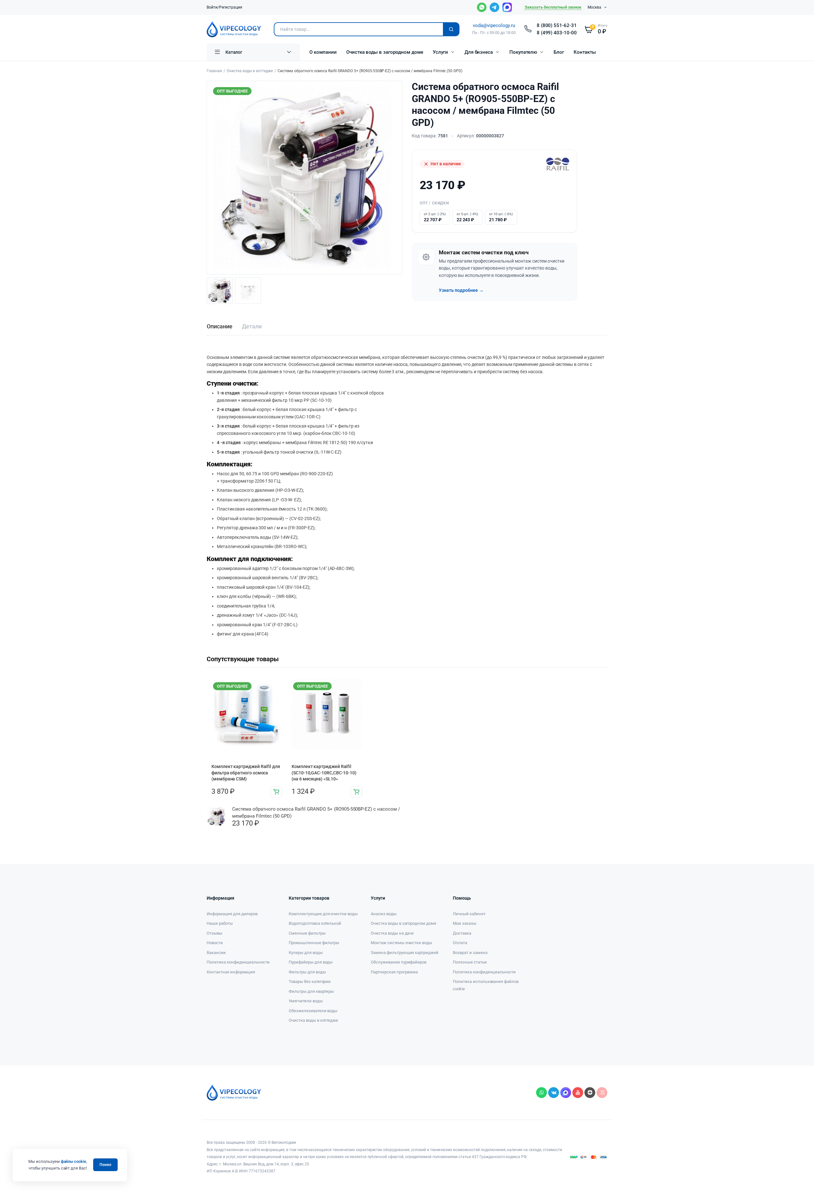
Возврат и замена (470, 952)
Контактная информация (231, 972)
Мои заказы (464, 923)
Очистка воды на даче (392, 933)
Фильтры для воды (307, 972)
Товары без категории (310, 981)
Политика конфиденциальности (238, 962)
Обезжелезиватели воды (313, 1010)
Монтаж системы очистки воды (401, 942)
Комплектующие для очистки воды (323, 913)
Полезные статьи (470, 962)
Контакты (585, 52)
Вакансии (216, 952)
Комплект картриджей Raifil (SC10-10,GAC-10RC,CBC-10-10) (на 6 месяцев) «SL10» (324, 772)
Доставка (462, 933)
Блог (559, 52)
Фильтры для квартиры (311, 991)
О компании (323, 52)
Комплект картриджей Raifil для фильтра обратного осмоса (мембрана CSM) (245, 772)
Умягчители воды (306, 1000)
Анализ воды (384, 913)
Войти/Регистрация (224, 7)
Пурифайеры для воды (311, 962)
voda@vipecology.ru (494, 25)
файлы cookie (73, 1161)
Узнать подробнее (461, 290)
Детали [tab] (252, 326)
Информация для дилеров (232, 913)
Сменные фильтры (307, 933)
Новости (215, 942)
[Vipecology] (234, 29)
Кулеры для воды (306, 952)
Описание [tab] (219, 326)
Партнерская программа (394, 972)
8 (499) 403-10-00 (557, 33)
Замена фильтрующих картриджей (404, 952)
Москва (594, 7)
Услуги (440, 52)
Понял (105, 1165)
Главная (214, 71)
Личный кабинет (469, 913)
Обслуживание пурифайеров (398, 962)
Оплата (460, 942)
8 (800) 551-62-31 (557, 25)
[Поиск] (451, 29)
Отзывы (214, 933)
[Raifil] (557, 164)
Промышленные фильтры (314, 942)
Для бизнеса (479, 52)
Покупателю (523, 52)
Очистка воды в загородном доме (384, 52)
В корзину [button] (276, 792)
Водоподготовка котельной (315, 923)
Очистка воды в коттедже (250, 71)
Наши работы (220, 923)
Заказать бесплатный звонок (553, 7)
